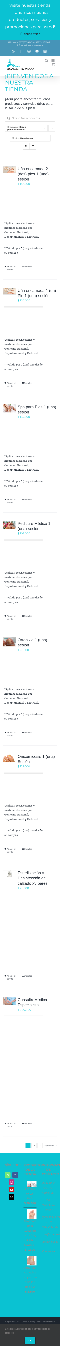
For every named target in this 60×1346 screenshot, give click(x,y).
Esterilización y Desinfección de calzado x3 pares (33, 878)
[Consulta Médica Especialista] (9, 1001)
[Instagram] (11, 1182)
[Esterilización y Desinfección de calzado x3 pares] (9, 873)
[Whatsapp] (7, 1175)
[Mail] (11, 1197)
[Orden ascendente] (51, 128)
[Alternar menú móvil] (53, 60)
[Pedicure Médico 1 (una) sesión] (9, 525)
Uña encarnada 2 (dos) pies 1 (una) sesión (33, 174)
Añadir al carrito (11, 268)
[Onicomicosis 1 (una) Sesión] (9, 758)
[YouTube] (11, 1189)
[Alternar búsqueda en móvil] (46, 60)
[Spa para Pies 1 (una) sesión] (9, 408)
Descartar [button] (30, 34)
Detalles (28, 266)
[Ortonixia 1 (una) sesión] (9, 641)
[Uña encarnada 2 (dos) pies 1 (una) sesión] (9, 169)
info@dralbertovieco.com (30, 45)
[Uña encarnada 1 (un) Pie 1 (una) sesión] (9, 291)
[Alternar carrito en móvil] (53, 64)
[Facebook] (15, 1175)
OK (30, 1340)
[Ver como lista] (33, 146)
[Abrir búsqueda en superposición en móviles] (30, 118)
